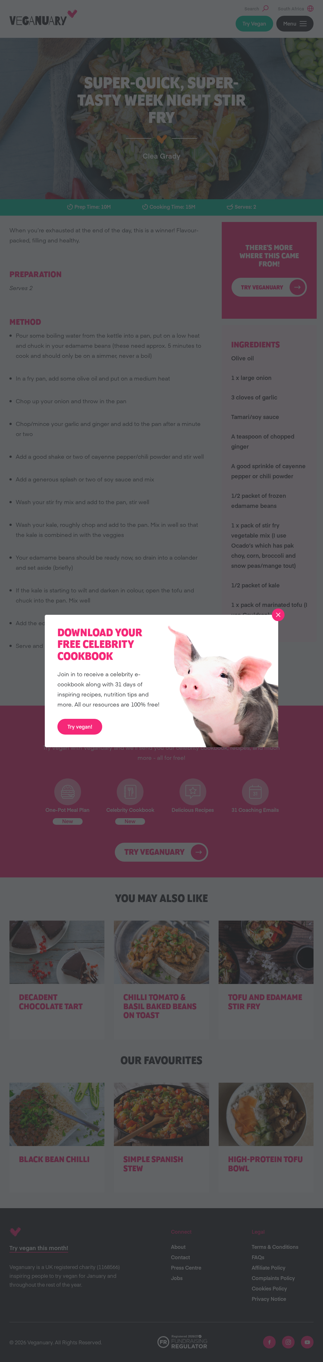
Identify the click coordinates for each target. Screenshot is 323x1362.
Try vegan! (80, 726)
